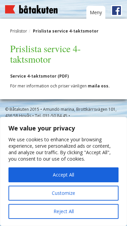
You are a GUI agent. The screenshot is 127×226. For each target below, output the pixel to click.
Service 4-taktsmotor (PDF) (39, 76)
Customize (63, 193)
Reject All (64, 211)
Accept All (63, 174)
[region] (63, 171)
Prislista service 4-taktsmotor (66, 31)
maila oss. (99, 86)
